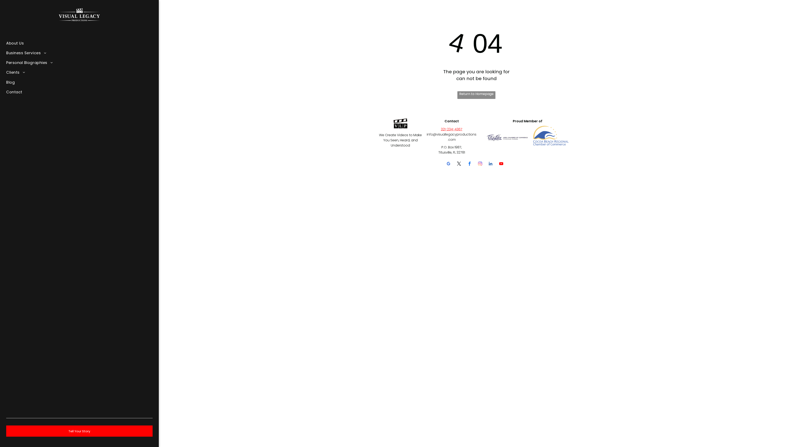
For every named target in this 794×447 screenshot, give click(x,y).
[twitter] (459, 164)
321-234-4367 (451, 129)
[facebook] (469, 164)
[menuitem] (79, 43)
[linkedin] (491, 164)
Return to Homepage (476, 93)
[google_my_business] (448, 164)
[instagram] (480, 164)
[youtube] (501, 164)
